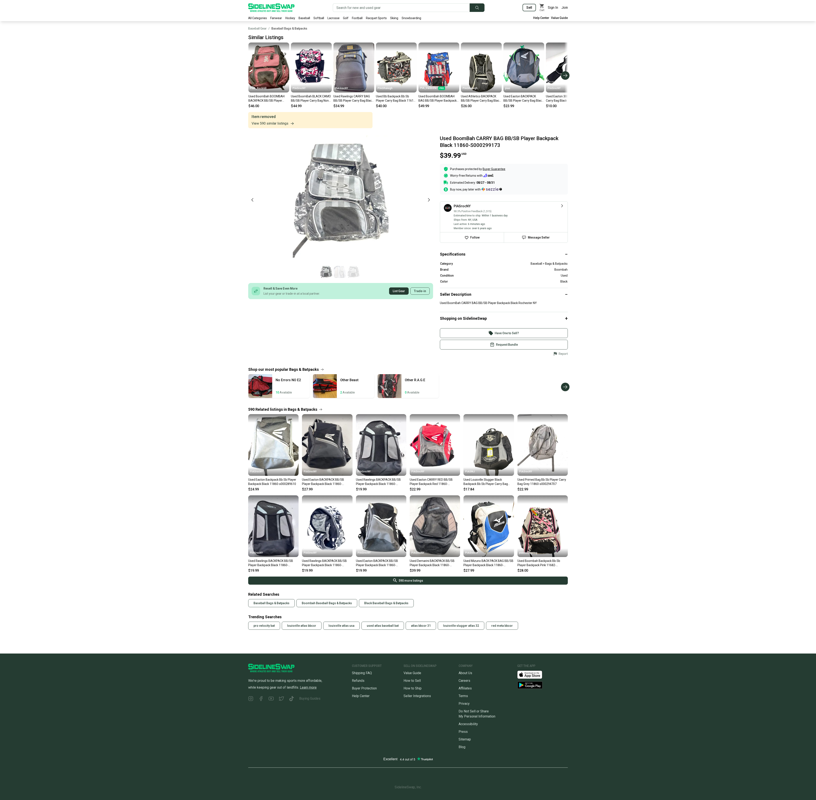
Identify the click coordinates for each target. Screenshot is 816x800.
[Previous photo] (252, 200)
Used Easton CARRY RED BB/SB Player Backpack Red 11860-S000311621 (431, 482)
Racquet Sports (376, 18)
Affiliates (465, 688)
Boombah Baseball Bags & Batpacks (327, 603)
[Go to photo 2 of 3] (340, 272)
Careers (464, 681)
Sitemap (465, 739)
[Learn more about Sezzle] (492, 189)
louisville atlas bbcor (301, 625)
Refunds (358, 681)
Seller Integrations (417, 696)
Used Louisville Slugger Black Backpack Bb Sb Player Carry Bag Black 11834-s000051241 (485, 482)
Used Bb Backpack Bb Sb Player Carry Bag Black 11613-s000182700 (396, 99)
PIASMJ (470, 471)
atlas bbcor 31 (421, 625)
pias (507, 88)
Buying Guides (309, 698)
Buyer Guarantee (494, 169)
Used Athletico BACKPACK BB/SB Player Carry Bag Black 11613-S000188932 (481, 99)
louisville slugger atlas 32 (461, 625)
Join (564, 8)
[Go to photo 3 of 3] (353, 272)
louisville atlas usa (341, 625)
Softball (318, 18)
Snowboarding (411, 18)
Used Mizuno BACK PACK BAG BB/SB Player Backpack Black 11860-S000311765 (488, 563)
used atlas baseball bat (383, 625)
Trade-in (420, 291)
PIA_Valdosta (428, 88)
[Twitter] (281, 699)
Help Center (541, 18)
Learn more (308, 687)
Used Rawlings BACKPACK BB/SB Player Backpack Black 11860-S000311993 (324, 563)
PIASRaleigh (385, 88)
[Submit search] (477, 7)
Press (463, 732)
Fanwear (276, 18)
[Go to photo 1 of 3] (326, 272)
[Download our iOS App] (533, 674)
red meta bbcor (502, 625)
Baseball (304, 18)
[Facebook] (261, 699)
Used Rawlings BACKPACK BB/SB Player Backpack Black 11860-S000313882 (378, 482)
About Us (465, 673)
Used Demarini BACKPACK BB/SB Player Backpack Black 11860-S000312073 (432, 563)
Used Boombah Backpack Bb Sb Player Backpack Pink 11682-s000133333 (538, 563)
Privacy (464, 704)
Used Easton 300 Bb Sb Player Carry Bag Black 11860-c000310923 (566, 99)
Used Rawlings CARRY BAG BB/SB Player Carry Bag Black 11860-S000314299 (353, 99)
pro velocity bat (264, 625)
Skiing (394, 18)
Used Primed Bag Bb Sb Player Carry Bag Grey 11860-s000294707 (541, 482)
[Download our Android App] (542, 685)
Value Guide (559, 18)
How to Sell (412, 681)
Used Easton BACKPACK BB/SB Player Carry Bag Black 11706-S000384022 (523, 99)
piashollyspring (528, 552)
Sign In (553, 8)
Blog (462, 747)
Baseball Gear (257, 28)
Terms (463, 696)
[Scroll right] (565, 75)
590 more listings (411, 580)
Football (357, 18)
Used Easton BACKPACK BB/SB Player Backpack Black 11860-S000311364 (377, 563)
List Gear (399, 291)
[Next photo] (429, 200)
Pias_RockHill (258, 88)
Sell (529, 8)
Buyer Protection (364, 688)
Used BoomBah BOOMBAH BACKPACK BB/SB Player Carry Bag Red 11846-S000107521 (266, 99)
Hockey (290, 18)
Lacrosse (333, 18)
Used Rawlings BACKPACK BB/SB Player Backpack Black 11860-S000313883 (270, 563)
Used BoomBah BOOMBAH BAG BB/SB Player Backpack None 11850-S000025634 (437, 99)
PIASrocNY (299, 88)
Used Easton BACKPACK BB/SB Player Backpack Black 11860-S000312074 (323, 482)
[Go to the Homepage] (271, 7)
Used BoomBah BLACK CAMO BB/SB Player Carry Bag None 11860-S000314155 (311, 99)
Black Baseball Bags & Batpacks (386, 603)
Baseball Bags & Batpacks (289, 28)
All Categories (257, 18)
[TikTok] (291, 699)
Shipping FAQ (362, 673)
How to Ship (413, 688)
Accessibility (468, 724)
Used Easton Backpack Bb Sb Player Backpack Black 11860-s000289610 (272, 482)
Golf (345, 18)
